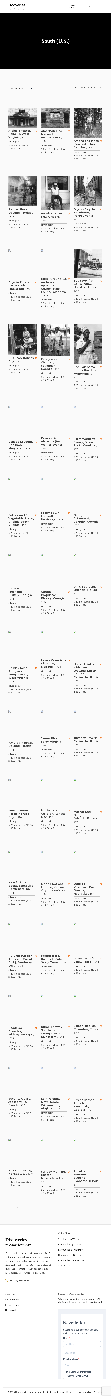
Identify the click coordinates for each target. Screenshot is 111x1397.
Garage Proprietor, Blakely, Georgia (53, 597)
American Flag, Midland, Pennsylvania (52, 136)
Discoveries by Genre (69, 1244)
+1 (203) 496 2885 (19, 1280)
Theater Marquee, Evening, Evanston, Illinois (87, 1178)
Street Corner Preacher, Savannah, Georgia (84, 1105)
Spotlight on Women (69, 1239)
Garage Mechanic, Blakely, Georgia (20, 594)
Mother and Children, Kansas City (53, 814)
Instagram (14, 1305)
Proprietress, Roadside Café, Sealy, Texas (53, 959)
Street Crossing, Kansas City (20, 1172)
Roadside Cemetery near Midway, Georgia (21, 1033)
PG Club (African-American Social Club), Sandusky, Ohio (20, 961)
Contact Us (64, 1265)
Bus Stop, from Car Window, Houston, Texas (85, 286)
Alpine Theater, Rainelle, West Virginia (19, 134)
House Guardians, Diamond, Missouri (54, 664)
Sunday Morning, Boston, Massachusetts (53, 1177)
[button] (36, 130)
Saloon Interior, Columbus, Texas (87, 1029)
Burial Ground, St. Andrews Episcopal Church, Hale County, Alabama (54, 287)
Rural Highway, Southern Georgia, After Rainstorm (52, 1032)
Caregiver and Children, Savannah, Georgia (51, 364)
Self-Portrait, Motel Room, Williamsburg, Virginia (51, 1104)
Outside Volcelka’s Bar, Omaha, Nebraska (84, 889)
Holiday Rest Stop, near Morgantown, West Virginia (18, 675)
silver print (14, 142)
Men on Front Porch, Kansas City (18, 814)
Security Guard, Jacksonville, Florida (19, 1102)
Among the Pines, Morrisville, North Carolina (86, 144)
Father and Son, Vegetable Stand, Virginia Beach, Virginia (21, 520)
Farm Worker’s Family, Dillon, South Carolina (85, 444)
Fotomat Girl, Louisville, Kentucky (52, 516)
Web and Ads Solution (91, 1392)
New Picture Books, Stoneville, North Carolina (21, 888)
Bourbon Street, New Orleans (53, 217)
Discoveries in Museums (71, 1260)
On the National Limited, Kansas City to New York (54, 889)
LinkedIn (13, 1310)
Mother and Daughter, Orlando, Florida (86, 817)
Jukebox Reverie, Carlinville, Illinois (86, 741)
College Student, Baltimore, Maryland (20, 445)
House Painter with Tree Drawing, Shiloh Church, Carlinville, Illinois (86, 673)
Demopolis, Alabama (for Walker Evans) (52, 443)
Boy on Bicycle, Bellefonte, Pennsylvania (85, 214)
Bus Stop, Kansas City (21, 359)
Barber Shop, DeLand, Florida (20, 213)
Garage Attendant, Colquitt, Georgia (86, 520)
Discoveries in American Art (31, 1392)
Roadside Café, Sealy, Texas (86, 960)
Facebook (14, 1299)
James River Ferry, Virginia (52, 742)
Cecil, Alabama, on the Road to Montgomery (85, 372)
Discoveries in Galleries (70, 1255)
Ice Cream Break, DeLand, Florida (20, 746)
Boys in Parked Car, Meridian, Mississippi (20, 286)
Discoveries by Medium (70, 1249)
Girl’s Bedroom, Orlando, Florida (86, 590)
